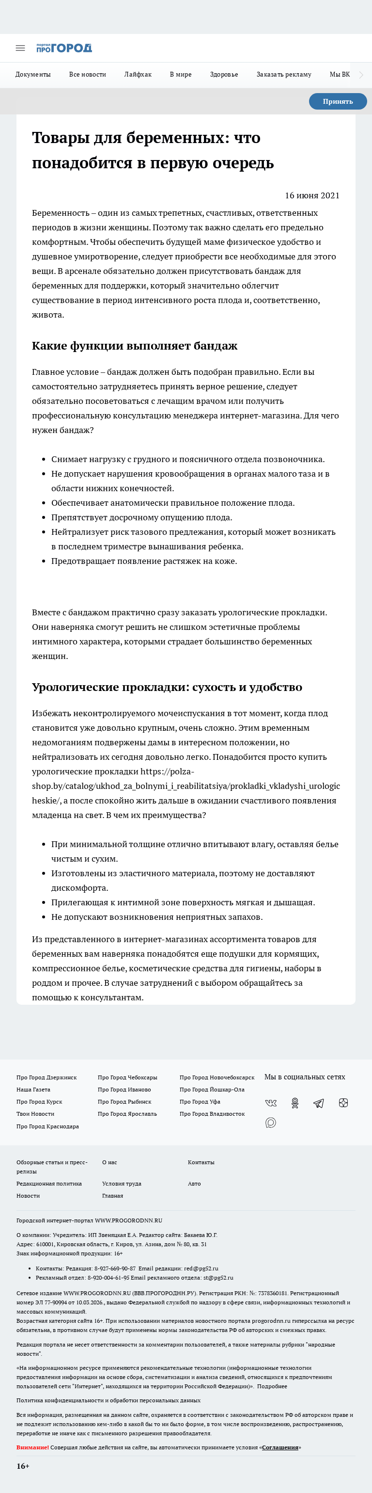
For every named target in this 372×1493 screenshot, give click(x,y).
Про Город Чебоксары (127, 1077)
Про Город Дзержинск (46, 1077)
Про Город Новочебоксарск (217, 1077)
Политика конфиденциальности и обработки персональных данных (108, 1400)
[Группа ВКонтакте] (271, 1103)
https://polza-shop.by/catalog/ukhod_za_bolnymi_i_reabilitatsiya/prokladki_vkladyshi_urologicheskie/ (186, 786)
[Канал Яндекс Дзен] (343, 1103)
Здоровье (224, 74)
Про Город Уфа (200, 1101)
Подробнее (272, 1386)
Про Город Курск (39, 1101)
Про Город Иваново (124, 1089)
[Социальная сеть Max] (271, 1122)
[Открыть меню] (20, 48)
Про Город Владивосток (212, 1113)
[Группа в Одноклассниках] (295, 1103)
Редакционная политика (49, 1183)
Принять (338, 101)
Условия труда (121, 1183)
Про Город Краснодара (47, 1126)
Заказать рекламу (284, 74)
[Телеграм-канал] (319, 1103)
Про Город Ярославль (127, 1113)
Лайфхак (138, 74)
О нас (109, 1162)
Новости (28, 1195)
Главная (112, 1195)
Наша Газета (33, 1089)
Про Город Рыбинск (124, 1101)
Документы (33, 74)
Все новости (87, 74)
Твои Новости (35, 1113)
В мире (181, 74)
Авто (194, 1183)
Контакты (201, 1162)
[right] (361, 75)
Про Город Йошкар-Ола (212, 1089)
